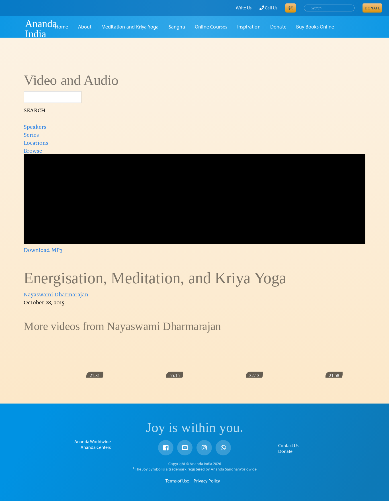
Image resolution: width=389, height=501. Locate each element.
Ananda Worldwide (92, 441)
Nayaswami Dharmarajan (56, 294)
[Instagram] (204, 447)
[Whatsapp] (223, 447)
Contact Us (288, 445)
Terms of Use (177, 481)
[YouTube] (185, 447)
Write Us (243, 8)
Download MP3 (43, 249)
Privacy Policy (207, 481)
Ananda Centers (96, 447)
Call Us (270, 8)
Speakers (35, 126)
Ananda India (41, 29)
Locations (36, 142)
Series (31, 134)
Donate (372, 8)
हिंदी (291, 8)
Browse (33, 150)
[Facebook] (165, 447)
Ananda (15, 29)
